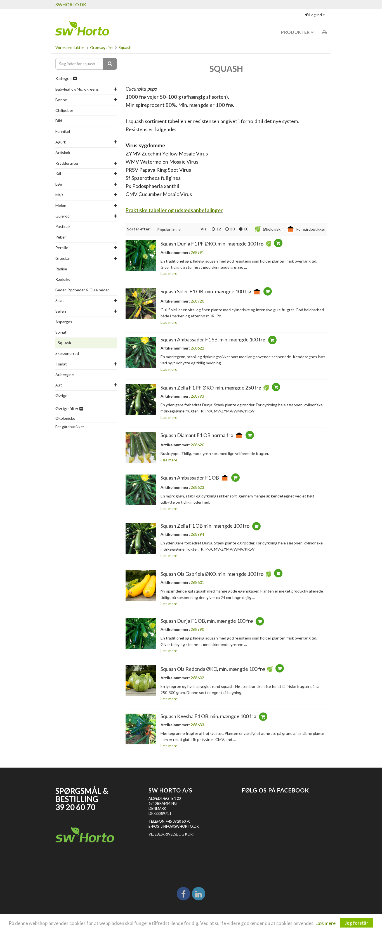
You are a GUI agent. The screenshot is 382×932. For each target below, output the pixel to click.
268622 (197, 348)
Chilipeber (64, 110)
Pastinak (62, 226)
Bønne (61, 99)
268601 (197, 582)
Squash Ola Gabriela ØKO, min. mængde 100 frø (212, 574)
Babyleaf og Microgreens (77, 89)
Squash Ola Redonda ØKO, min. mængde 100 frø (213, 669)
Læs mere (325, 923)
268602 (197, 677)
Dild (58, 120)
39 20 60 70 (75, 807)
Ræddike (62, 279)
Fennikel (62, 131)
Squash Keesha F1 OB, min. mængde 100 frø (208, 716)
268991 (197, 252)
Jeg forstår (356, 923)
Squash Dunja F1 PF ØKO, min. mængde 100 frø (212, 244)
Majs (59, 194)
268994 (197, 534)
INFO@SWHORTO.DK (180, 826)
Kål (58, 173)
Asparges (63, 321)
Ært (58, 385)
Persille (61, 247)
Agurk (60, 142)
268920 (197, 301)
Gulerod (62, 216)
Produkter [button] (296, 32)
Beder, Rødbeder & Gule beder (82, 289)
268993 (197, 396)
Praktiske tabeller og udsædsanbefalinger (174, 210)
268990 (197, 629)
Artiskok (62, 152)
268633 (197, 724)
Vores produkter (69, 47)
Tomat (61, 364)
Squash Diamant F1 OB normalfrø (197, 435)
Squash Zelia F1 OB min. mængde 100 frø (205, 526)
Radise (61, 268)
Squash (125, 47)
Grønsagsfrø (101, 47)
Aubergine (64, 374)
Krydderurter (67, 163)
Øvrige (61, 395)
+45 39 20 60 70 (178, 821)
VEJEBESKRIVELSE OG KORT (171, 834)
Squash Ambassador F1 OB (190, 478)
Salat (59, 300)
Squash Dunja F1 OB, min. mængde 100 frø (207, 621)
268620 (197, 444)
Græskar (62, 258)
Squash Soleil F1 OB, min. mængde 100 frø (206, 291)
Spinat (61, 332)
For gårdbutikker (69, 426)
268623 (197, 487)
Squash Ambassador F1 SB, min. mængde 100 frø (213, 339)
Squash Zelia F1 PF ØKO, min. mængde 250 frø (211, 387)
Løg (58, 184)
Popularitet (167, 229)
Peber (60, 237)
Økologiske (65, 418)
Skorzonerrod (67, 353)
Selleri (60, 311)
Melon (60, 205)
